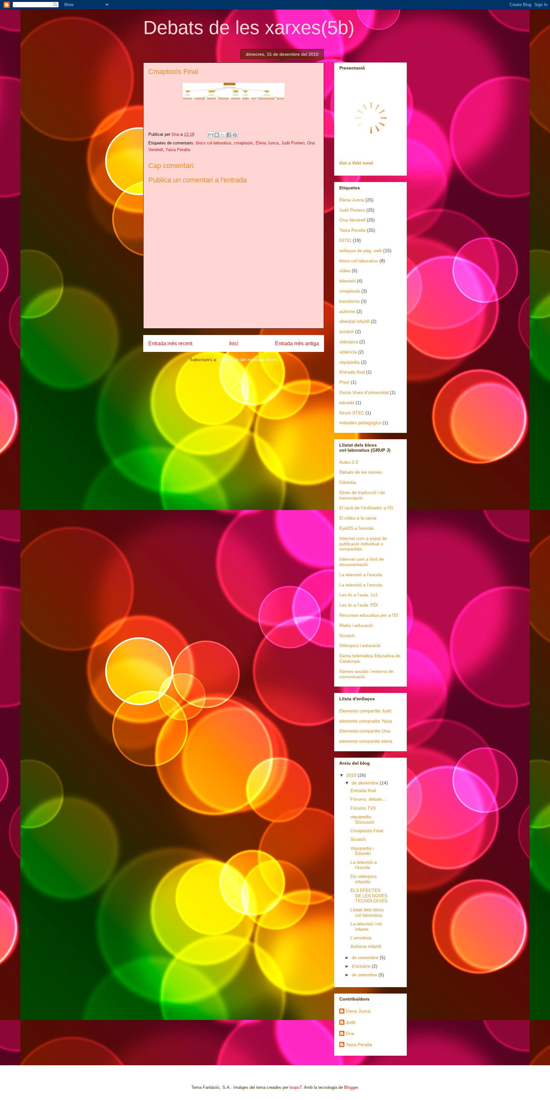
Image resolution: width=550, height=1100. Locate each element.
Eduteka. (348, 482)
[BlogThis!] (217, 135)
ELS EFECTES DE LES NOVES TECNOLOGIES (368, 896)
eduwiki (346, 402)
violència (348, 351)
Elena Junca (267, 143)
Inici (233, 343)
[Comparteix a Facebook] (229, 135)
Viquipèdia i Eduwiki (362, 851)
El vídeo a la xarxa (358, 518)
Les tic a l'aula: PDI (358, 605)
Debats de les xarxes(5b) (249, 27)
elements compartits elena (365, 741)
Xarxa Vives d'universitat (364, 392)
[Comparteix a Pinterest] (235, 135)
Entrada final (352, 372)
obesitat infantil (354, 321)
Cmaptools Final (366, 830)
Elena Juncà (358, 1011)
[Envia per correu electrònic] (211, 135)
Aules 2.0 (348, 462)
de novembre (366, 957)
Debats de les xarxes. (361, 472)
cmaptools (243, 143)
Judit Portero (293, 143)
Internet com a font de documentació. (361, 562)
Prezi (344, 382)
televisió (347, 280)
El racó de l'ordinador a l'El (366, 507)
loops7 (296, 1087)
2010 (352, 775)
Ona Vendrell (352, 219)
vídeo (344, 270)
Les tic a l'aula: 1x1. (359, 594)
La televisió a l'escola (363, 865)
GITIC (345, 240)
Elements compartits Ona (364, 730)
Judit (350, 1022)
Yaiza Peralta (178, 149)
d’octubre (362, 966)
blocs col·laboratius (213, 143)
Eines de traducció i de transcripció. (362, 495)
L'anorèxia (360, 937)
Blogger (351, 1087)
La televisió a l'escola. (361, 574)
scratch (346, 331)
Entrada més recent (170, 343)
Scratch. (347, 635)
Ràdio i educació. (356, 625)
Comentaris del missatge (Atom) (248, 359)
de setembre (365, 974)
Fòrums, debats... (368, 799)
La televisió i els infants (366, 926)
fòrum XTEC (351, 412)
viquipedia (349, 362)
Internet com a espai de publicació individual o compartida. (363, 544)
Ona (350, 1033)
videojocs (348, 341)
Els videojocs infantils (363, 879)
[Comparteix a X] (223, 135)
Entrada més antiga (297, 343)
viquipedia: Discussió (362, 819)
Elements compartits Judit (365, 710)
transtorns (349, 301)
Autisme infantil (365, 946)
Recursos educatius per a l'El (368, 615)
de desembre (366, 782)
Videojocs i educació (359, 645)
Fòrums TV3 (363, 808)
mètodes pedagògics (360, 422)
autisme (347, 311)
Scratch (358, 839)
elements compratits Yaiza (365, 721)
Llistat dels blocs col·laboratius (367, 912)
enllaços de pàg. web (360, 250)
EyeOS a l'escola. (357, 528)
